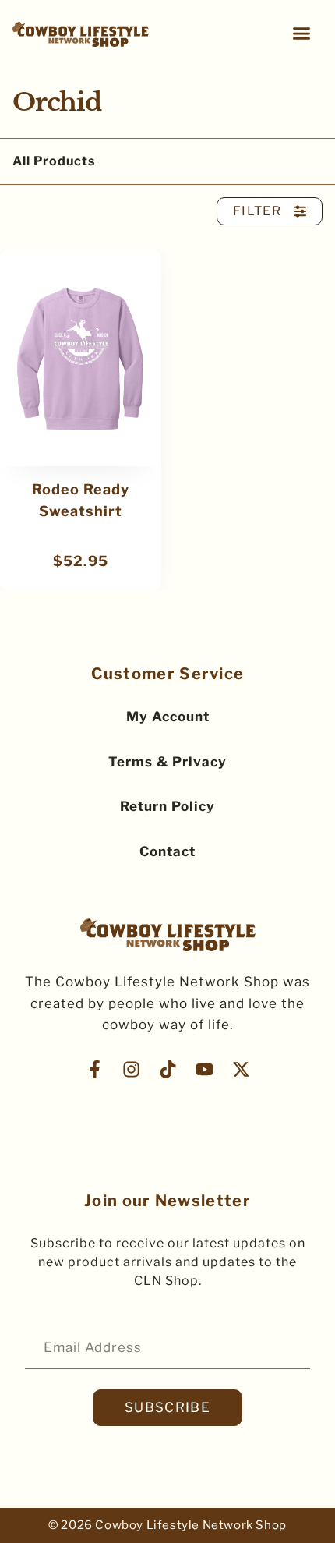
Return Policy (167, 806)
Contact (167, 851)
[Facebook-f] (95, 1069)
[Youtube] (204, 1069)
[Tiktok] (168, 1069)
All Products (53, 161)
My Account (168, 716)
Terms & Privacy (167, 762)
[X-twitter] (241, 1069)
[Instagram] (131, 1069)
